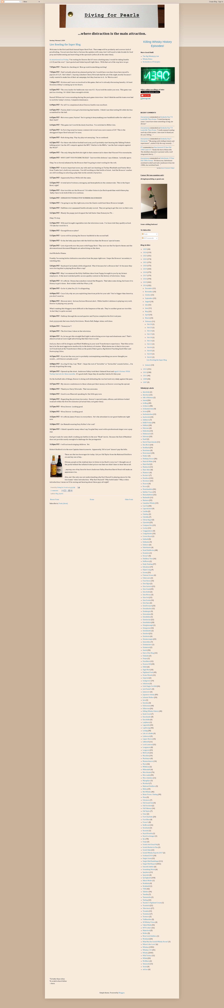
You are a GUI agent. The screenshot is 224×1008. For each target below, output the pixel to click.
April (147, 315)
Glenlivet (146, 633)
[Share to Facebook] (69, 490)
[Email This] (62, 490)
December (149, 288)
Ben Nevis (146, 445)
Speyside (146, 875)
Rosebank (146, 828)
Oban (144, 797)
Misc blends (147, 772)
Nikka (145, 789)
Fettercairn (146, 578)
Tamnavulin (147, 897)
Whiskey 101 (147, 950)
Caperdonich (147, 508)
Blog (56, 493)
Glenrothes (146, 642)
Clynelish (146, 522)
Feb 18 (149, 337)
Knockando (147, 717)
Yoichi (145, 967)
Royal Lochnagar (149, 836)
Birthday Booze (148, 459)
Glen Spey (146, 603)
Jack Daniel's (147, 689)
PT (142, 147)
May (147, 311)
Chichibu (146, 517)
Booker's (146, 475)
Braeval (145, 484)
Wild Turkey (147, 955)
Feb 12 (149, 344)
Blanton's (146, 472)
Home (92, 499)
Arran (145, 411)
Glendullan (146, 617)
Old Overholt (147, 806)
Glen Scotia (146, 600)
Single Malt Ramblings (150, 861)
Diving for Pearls (62, 487)
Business (146, 500)
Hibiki (145, 667)
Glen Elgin (146, 583)
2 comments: (55, 490)
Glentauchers (147, 644)
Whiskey (146, 947)
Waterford (146, 930)
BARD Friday (147, 423)
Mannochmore (148, 761)
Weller (145, 933)
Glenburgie (146, 611)
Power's (145, 822)
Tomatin (146, 911)
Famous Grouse (148, 575)
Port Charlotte (148, 817)
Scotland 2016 (148, 855)
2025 (145, 249)
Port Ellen (146, 819)
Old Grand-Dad (148, 803)
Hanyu (145, 658)
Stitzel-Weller (147, 880)
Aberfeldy (146, 392)
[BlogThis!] (65, 490)
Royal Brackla (147, 833)
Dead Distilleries (148, 550)
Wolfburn (146, 961)
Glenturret (146, 647)
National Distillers (149, 786)
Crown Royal (147, 536)
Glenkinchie (147, 631)
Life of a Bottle (148, 733)
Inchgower (146, 681)
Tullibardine (147, 919)
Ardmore (146, 406)
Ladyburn (146, 722)
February (148, 321)
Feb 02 (149, 357)
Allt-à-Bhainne (148, 397)
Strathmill (146, 886)
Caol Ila (145, 506)
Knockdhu (146, 719)
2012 (145, 372)
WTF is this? (147, 928)
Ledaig (145, 731)
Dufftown (146, 561)
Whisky (145, 953)
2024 (145, 252)
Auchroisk (146, 417)
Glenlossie (146, 636)
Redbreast (146, 825)
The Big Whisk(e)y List (151, 56)
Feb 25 (149, 327)
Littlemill (146, 742)
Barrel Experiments (150, 442)
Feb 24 (149, 331)
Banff (145, 439)
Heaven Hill (147, 664)
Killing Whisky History (151, 711)
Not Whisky (147, 792)
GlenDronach (147, 606)
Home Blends (147, 675)
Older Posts (129, 499)
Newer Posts (54, 499)
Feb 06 (149, 347)
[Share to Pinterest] (71, 490)
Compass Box (147, 525)
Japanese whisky (149, 695)
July (146, 305)
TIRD (144, 889)
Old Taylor (146, 811)
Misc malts (146, 775)
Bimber (145, 456)
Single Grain (147, 858)
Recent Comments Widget (167, 168)
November (149, 292)
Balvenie (146, 436)
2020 (145, 266)
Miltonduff (146, 769)
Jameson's (146, 692)
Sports (61, 493)
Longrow (146, 750)
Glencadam (146, 614)
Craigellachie (147, 533)
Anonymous (145, 117)
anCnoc (145, 969)
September (149, 298)
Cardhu (145, 511)
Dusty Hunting (148, 564)
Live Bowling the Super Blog (65, 44)
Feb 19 (149, 334)
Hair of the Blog (148, 653)
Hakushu (146, 656)
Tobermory (147, 908)
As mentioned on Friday (59, 60)
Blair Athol (146, 470)
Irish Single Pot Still (150, 686)
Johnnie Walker (148, 697)
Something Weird (149, 869)
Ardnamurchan (148, 409)
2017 (145, 275)
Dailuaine (146, 542)
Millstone (146, 767)
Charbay (146, 514)
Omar (145, 814)
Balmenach (147, 434)
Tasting (145, 900)
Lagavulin (146, 725)
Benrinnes (146, 450)
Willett (145, 958)
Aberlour (146, 395)
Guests (145, 650)
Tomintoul (146, 914)
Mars (144, 764)
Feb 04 (149, 354)
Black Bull (146, 464)
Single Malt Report (149, 864)
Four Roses (146, 581)
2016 (145, 279)
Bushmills (146, 497)
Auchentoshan (148, 414)
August (147, 301)
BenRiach (146, 447)
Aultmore (146, 420)
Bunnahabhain (148, 495)
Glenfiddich (147, 622)
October (148, 295)
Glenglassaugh (148, 625)
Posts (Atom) (63, 503)
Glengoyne (146, 628)
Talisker (145, 892)
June (147, 308)
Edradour (146, 567)
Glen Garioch (147, 586)
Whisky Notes (147, 59)
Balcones (146, 428)
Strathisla (146, 883)
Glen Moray (147, 595)
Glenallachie (147, 608)
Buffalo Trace (147, 492)
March (147, 318)
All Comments (148, 238)
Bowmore (146, 481)
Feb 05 (149, 351)
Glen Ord (146, 597)
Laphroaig (146, 728)
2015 (145, 282)
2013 (145, 369)
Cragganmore (148, 531)
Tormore (146, 916)
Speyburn (146, 872)
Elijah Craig (147, 570)
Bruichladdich (148, 489)
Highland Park (148, 672)
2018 (145, 272)
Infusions (146, 683)
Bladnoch (146, 467)
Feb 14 (149, 341)
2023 (145, 256)
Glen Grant (146, 589)
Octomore (146, 800)
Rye (144, 839)
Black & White (148, 461)
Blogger (121, 993)
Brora (145, 486)
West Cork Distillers (150, 936)
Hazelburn (146, 661)
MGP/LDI (146, 753)
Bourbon (146, 478)
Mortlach (146, 783)
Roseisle (146, 831)
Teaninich (146, 905)
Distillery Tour (148, 559)
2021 (145, 262)
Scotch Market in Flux (150, 847)
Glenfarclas (147, 620)
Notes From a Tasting (150, 794)
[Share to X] (67, 490)
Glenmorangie (148, 639)
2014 (145, 285)
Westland (146, 939)
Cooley (145, 528)
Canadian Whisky (149, 503)
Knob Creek (147, 714)
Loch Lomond (148, 744)
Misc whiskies (148, 778)
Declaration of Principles (151, 62)
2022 (145, 259)
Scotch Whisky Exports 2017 (153, 853)
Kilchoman (146, 706)
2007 (145, 382)
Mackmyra (146, 758)
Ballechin (146, 431)
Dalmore (146, 545)
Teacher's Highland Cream (152, 903)
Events (145, 572)
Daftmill (145, 539)
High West (146, 670)
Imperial (146, 678)
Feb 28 (149, 324)
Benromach (147, 453)
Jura (144, 700)
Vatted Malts (147, 925)
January (148, 365)
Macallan (146, 756)
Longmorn (146, 747)
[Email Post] (78, 487)
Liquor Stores (147, 739)
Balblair (145, 425)
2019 (145, 269)
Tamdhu (145, 894)
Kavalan (145, 703)
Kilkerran (146, 708)
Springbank (147, 878)
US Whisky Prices (149, 922)
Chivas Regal (147, 520)
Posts (145, 234)
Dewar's (145, 556)
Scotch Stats (147, 850)
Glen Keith (146, 592)
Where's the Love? (149, 944)
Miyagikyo (146, 780)
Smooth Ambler (148, 867)
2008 (145, 379)
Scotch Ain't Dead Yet (150, 844)
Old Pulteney (147, 808)
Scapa (145, 842)
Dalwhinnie (147, 547)
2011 (145, 376)
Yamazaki (146, 964)
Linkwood (146, 736)
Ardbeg (145, 403)
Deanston (146, 553)
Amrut (145, 400)
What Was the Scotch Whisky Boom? (155, 942)
